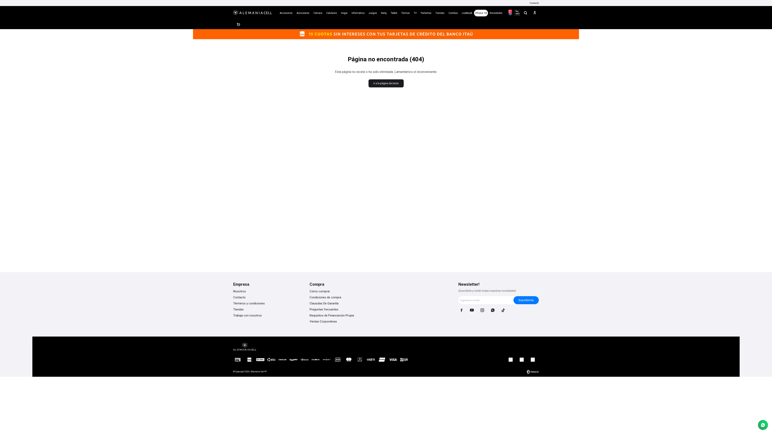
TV (415, 13)
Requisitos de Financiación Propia (332, 315)
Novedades (496, 13)
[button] (525, 13)
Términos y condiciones (249, 303)
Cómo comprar (320, 291)
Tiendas (440, 13)
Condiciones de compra (325, 297)
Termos (405, 13)
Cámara (317, 13)
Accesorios (286, 13)
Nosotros (239, 291)
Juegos (373, 13)
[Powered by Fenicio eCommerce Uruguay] (533, 372)
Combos (453, 13)
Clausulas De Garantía (324, 303)
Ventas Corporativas (323, 321)
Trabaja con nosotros (247, 315)
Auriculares (303, 13)
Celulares (331, 13)
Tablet (394, 13)
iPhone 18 (481, 13)
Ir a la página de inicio (386, 83)
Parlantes (426, 13)
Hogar (344, 13)
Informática (358, 13)
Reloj (384, 13)
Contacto (534, 3)
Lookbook (467, 13)
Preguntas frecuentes (324, 309)
